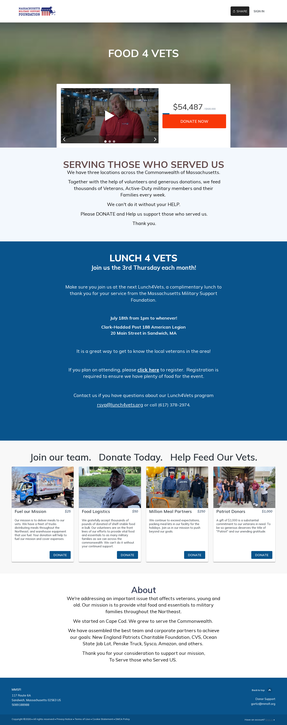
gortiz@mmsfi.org (263, 704)
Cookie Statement (102, 719)
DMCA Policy (122, 719)
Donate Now (194, 121)
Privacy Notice (64, 719)
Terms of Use (82, 719)
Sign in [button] (259, 11)
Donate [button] (60, 555)
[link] (37, 11)
